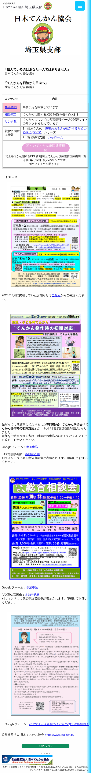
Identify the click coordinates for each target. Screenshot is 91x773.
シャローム (55, 137)
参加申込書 (32, 454)
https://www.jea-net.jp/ (59, 734)
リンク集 (11, 121)
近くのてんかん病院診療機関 (45, 148)
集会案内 (11, 107)
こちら (56, 295)
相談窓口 (11, 114)
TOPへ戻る (45, 746)
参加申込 (32, 447)
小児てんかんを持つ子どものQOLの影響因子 (59, 724)
